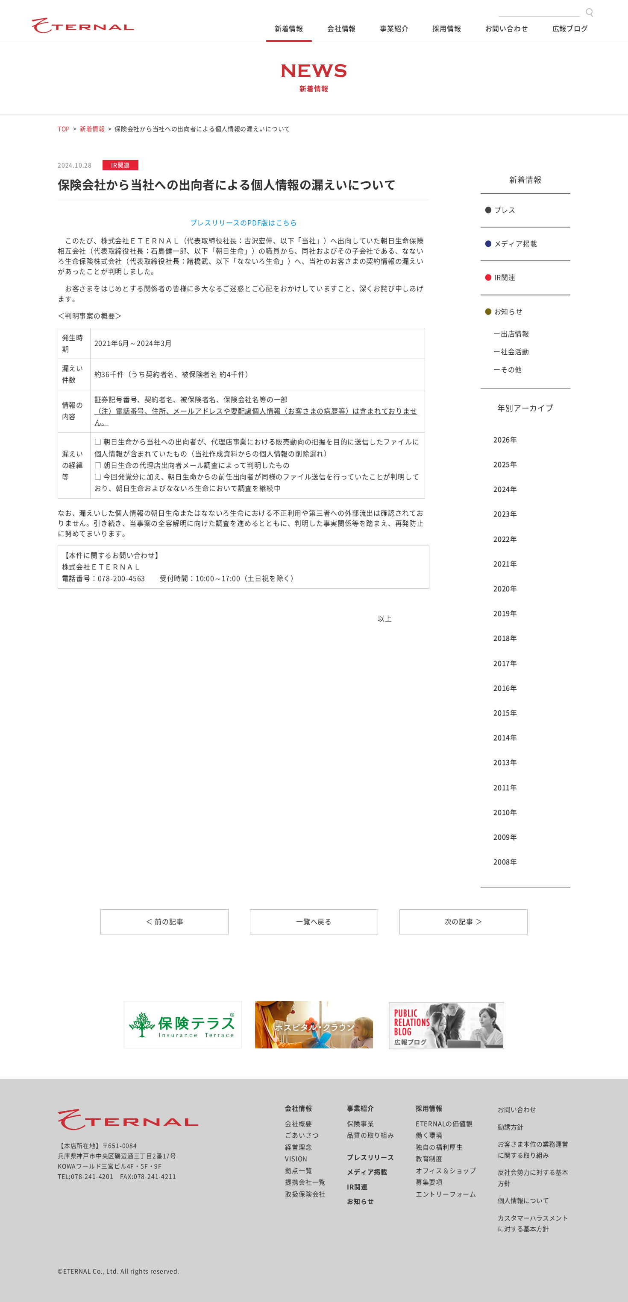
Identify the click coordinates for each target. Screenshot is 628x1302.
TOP (64, 129)
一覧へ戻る (314, 921)
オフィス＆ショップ (446, 1171)
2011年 (505, 787)
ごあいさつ (302, 1135)
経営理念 (298, 1147)
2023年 (505, 514)
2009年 (505, 837)
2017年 (505, 663)
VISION (296, 1159)
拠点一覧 (298, 1171)
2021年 (505, 564)
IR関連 (500, 277)
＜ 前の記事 (165, 921)
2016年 (505, 688)
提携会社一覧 (305, 1182)
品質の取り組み (370, 1135)
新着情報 (289, 28)
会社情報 (341, 28)
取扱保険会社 (305, 1194)
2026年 (505, 439)
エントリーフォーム (446, 1194)
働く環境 (429, 1135)
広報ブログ (570, 28)
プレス (500, 210)
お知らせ (504, 311)
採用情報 (446, 28)
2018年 (505, 638)
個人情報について (523, 1200)
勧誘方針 (510, 1127)
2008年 (505, 861)
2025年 (505, 464)
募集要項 (429, 1182)
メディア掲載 (511, 243)
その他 (511, 369)
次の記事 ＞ (464, 921)
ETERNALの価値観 (444, 1124)
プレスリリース (370, 1157)
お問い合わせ (506, 28)
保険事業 (360, 1124)
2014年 (505, 737)
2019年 (505, 613)
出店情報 (515, 333)
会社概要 (298, 1124)
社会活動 (515, 351)
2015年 (505, 712)
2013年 (505, 762)
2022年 (505, 539)
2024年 (505, 489)
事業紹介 (394, 28)
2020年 (505, 588)
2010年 (505, 812)
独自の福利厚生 (439, 1147)
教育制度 (429, 1159)
